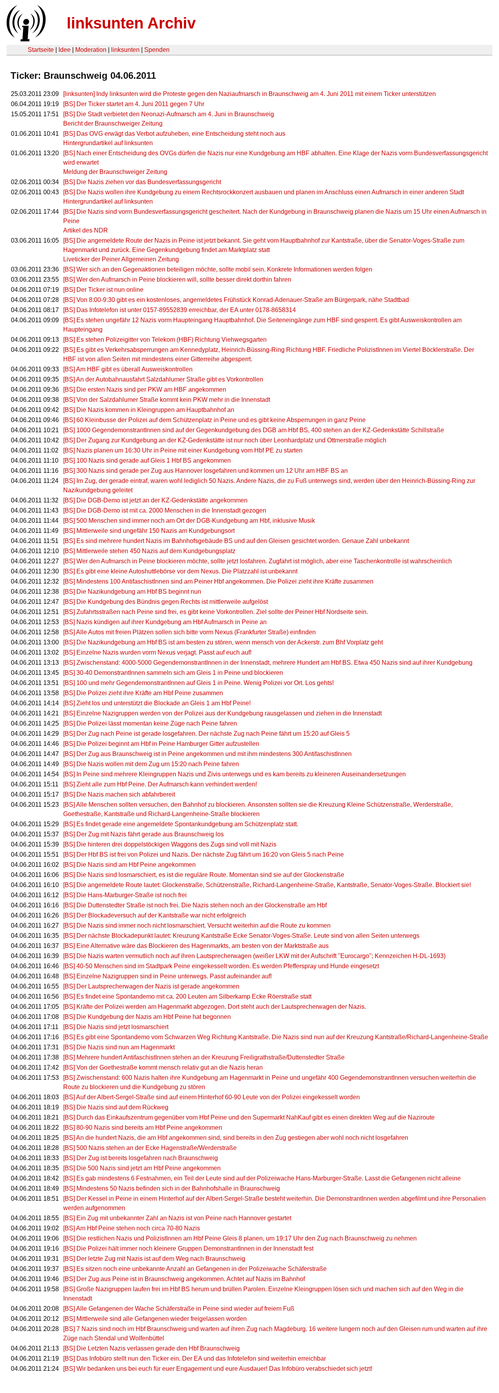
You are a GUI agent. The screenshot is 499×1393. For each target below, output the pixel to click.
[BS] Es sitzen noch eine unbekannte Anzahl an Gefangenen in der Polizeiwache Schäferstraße (195, 1268)
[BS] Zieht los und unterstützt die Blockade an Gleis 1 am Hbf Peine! (157, 703)
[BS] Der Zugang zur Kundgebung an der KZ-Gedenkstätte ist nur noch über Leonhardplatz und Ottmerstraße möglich (224, 440)
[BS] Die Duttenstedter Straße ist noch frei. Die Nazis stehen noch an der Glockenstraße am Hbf (195, 905)
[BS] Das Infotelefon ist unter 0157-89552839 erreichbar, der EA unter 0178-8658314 (179, 310)
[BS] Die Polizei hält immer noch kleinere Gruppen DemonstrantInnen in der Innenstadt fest (188, 1248)
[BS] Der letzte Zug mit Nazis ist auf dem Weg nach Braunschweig (154, 1258)
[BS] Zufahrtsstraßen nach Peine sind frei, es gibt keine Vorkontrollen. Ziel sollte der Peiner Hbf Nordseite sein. (215, 612)
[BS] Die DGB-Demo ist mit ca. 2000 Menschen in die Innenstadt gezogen (164, 510)
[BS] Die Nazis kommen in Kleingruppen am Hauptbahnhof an (148, 409)
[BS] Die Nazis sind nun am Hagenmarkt (119, 1047)
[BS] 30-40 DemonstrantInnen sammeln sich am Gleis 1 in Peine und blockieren (173, 672)
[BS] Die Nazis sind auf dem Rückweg (115, 1107)
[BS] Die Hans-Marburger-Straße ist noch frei (125, 895)
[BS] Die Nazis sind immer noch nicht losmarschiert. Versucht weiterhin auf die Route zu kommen (197, 925)
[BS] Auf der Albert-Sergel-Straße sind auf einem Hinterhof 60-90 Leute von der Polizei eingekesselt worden (211, 1097)
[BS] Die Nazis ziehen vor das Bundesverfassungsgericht (142, 182)
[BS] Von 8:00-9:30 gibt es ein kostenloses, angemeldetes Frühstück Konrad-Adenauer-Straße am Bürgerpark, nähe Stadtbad (236, 299)
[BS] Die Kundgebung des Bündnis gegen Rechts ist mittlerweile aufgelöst (165, 601)
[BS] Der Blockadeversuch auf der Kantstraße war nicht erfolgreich (154, 915)
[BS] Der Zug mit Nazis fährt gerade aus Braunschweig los (143, 834)
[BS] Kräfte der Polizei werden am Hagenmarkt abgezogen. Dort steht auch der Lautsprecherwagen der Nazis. (214, 1006)
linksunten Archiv (131, 23)
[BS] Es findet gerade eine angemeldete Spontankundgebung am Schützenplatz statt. (180, 824)
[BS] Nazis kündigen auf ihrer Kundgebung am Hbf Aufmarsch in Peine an (165, 622)
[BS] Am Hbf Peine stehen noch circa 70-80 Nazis (131, 1228)
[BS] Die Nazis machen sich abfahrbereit (119, 794)
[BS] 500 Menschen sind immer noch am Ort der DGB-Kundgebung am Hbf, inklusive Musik (189, 520)
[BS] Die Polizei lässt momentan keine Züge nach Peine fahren (150, 723)
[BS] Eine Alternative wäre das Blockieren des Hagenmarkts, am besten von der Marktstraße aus (196, 945)
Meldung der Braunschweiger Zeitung (115, 172)
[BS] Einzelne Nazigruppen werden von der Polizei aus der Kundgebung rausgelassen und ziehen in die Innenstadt (222, 713)
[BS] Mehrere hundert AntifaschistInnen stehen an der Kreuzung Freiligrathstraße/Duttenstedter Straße (204, 1057)
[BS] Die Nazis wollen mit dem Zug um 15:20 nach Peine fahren (151, 764)
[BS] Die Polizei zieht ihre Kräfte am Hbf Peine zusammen (143, 693)
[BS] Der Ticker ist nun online (103, 289)
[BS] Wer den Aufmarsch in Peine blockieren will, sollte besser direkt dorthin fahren (177, 279)
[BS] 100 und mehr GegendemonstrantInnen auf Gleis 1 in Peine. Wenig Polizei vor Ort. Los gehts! (198, 683)
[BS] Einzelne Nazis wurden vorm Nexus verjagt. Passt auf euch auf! (157, 652)
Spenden (157, 49)
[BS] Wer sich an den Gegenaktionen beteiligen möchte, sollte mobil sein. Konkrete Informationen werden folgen (217, 269)
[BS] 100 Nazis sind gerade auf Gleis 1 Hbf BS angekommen (147, 460)
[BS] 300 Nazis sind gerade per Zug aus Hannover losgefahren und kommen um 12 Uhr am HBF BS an (205, 470)
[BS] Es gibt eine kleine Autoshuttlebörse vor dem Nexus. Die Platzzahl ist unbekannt (180, 571)
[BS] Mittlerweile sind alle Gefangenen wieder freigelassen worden (155, 1318)
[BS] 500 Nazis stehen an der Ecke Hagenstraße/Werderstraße (150, 1148)
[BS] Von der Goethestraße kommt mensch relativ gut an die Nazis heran (163, 1067)
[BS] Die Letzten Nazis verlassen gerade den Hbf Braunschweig (151, 1348)
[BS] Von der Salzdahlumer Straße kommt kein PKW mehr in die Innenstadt (166, 399)
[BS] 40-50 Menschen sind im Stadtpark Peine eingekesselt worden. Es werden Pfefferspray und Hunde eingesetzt (221, 966)
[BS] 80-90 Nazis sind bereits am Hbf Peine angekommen (142, 1127)
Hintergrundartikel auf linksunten (108, 143)
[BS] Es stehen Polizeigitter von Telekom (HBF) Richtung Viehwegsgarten (165, 339)
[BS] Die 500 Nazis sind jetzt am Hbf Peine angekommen (142, 1168)
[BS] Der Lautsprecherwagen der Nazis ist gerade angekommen (151, 986)
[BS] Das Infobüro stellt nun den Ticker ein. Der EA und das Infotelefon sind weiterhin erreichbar (194, 1358)
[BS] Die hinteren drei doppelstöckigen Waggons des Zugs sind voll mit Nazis (169, 844)
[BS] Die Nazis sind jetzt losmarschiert (115, 1027)
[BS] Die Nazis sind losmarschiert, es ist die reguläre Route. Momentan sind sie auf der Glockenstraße (203, 874)
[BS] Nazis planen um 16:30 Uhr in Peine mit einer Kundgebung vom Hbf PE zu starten (183, 450)
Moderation (90, 49)
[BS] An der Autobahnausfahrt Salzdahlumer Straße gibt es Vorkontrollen (163, 379)
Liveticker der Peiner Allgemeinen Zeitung (121, 259)
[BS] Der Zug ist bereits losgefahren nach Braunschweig (140, 1158)
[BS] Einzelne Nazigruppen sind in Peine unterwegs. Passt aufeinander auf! (167, 976)
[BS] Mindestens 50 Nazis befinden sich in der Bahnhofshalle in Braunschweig (171, 1188)
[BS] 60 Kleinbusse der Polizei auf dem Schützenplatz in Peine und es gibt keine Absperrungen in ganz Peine (214, 420)
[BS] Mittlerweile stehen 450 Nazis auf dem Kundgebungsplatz (149, 551)
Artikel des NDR (85, 230)
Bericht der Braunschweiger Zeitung (113, 123)
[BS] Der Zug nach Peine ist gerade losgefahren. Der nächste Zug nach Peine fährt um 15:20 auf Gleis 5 (206, 733)
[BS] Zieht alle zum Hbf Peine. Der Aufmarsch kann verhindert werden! (160, 784)
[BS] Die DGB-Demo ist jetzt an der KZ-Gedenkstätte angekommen (155, 500)
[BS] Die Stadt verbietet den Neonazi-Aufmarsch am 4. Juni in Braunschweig (168, 114)
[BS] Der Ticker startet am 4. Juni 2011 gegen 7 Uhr (133, 104)
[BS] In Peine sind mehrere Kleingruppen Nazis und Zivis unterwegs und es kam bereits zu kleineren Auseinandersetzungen (234, 774)
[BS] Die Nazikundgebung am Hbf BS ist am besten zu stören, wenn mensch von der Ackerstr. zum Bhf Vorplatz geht (223, 642)
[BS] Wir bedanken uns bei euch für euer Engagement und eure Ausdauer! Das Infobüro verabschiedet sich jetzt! (217, 1368)
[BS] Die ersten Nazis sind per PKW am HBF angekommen (144, 389)
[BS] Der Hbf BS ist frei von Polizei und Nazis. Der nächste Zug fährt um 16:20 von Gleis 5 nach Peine (203, 854)
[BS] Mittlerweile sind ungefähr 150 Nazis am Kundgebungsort (149, 530)
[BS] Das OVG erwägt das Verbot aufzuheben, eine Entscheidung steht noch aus (174, 133)
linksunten (125, 49)
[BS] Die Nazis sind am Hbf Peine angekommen (129, 864)
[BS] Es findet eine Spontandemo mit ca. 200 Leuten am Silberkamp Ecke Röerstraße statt (187, 996)
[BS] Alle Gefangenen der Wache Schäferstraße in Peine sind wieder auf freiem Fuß (178, 1308)
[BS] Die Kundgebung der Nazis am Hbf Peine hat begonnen (147, 1016)
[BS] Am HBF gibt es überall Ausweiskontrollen (128, 369)
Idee (64, 49)
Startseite (41, 49)
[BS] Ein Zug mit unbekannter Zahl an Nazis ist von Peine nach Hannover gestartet (177, 1218)
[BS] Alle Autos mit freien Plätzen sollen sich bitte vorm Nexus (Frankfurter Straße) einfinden (189, 632)
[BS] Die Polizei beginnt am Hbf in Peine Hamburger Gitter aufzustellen (161, 743)
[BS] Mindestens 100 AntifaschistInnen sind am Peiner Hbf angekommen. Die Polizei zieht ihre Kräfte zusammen (218, 581)
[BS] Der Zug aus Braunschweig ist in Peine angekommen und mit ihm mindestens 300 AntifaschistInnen (207, 754)
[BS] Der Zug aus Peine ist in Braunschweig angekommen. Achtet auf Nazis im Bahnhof (184, 1279)
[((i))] (25, 39)
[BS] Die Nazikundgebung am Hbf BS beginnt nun (132, 591)
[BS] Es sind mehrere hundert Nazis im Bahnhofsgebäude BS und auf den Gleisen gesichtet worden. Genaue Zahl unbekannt (236, 541)
